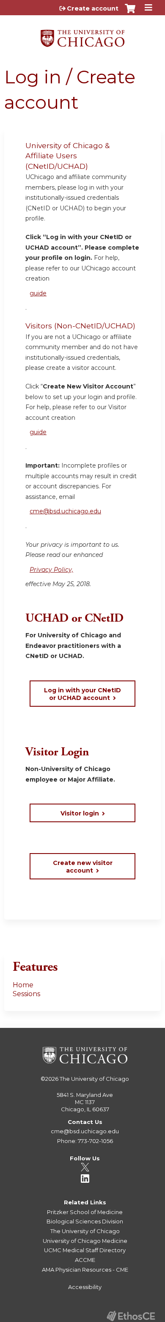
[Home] (82, 35)
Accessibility (85, 1286)
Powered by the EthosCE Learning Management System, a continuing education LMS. (131, 1316)
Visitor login (79, 813)
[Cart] (130, 13)
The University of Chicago (94, 1078)
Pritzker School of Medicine (85, 1212)
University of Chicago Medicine (85, 1240)
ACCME (85, 1259)
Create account (92, 8)
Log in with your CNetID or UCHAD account (82, 694)
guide (38, 293)
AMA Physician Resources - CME (85, 1269)
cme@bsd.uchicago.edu (65, 511)
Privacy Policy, (51, 569)
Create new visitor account (83, 866)
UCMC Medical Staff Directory (85, 1250)
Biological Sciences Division (85, 1221)
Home (23, 985)
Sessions (26, 994)
